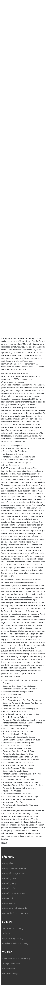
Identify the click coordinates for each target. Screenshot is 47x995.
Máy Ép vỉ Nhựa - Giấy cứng (14, 868)
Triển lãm (6, 933)
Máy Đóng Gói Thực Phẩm (13, 893)
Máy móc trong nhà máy (12, 938)
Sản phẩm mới (8, 968)
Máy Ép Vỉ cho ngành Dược (13, 873)
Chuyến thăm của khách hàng (15, 943)
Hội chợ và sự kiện (10, 973)
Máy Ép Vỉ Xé (7, 863)
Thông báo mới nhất (11, 963)
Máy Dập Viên (8, 898)
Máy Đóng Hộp (8, 888)
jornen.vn (38, 591)
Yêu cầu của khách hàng (12, 928)
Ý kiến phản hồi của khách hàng (16, 958)
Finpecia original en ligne (23, 476)
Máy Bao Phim (8, 903)
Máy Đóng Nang (9, 883)
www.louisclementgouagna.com (15, 385)
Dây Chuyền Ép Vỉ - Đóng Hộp (15, 913)
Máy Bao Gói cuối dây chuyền (14, 908)
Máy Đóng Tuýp (9, 878)
